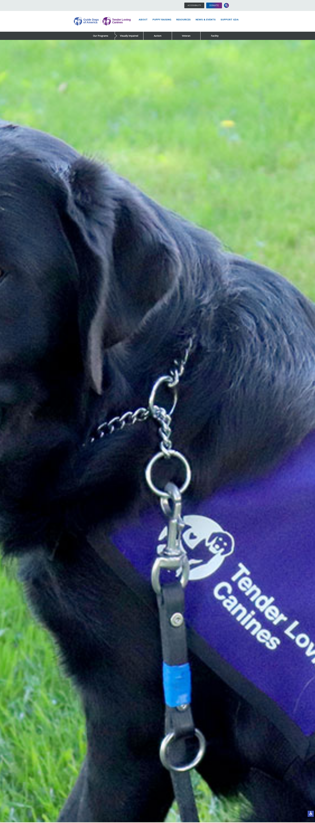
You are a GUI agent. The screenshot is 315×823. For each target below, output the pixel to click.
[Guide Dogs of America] (102, 21)
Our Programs (100, 35)
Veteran (186, 35)
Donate (214, 5)
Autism (157, 35)
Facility (215, 35)
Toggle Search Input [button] (226, 5)
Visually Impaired (129, 35)
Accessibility (194, 5)
